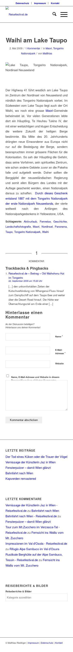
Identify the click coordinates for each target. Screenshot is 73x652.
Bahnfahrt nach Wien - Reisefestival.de (31, 516)
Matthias (47, 53)
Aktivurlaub (30, 221)
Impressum (40, 3)
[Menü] (62, 14)
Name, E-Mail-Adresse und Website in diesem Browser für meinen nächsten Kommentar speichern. (35, 380)
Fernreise (45, 221)
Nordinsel (47, 226)
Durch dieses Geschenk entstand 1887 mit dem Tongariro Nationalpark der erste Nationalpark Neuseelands (36, 198)
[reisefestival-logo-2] (30, 14)
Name (59, 336)
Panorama (61, 226)
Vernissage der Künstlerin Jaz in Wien (30, 462)
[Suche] (52, 14)
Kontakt (55, 3)
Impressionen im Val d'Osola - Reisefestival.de (36, 543)
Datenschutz (22, 3)
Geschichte (60, 221)
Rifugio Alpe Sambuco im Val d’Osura (34, 549)
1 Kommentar (32, 48)
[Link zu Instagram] (64, 647)
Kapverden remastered (20, 478)
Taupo (9, 232)
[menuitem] (22, 3)
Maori (49, 48)
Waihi (45, 232)
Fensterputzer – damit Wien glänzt (28, 467)
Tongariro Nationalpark (27, 232)
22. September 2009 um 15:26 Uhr (25, 280)
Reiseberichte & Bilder (18, 591)
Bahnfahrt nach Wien (19, 473)
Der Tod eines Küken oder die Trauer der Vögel (36, 456)
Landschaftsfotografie (18, 226)
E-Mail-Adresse (60, 351)
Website (59, 363)
